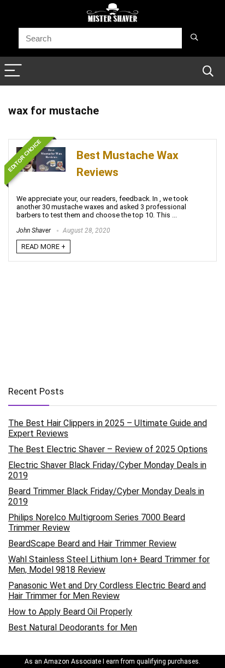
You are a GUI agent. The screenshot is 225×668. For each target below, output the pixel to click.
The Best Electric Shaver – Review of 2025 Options (108, 449)
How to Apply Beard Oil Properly (70, 611)
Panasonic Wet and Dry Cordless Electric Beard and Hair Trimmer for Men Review (107, 590)
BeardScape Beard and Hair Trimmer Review (92, 543)
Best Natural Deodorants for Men (72, 627)
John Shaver (33, 230)
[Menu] (13, 71)
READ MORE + (43, 246)
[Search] (208, 71)
